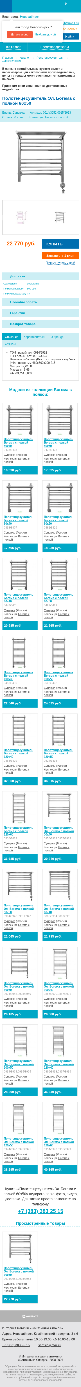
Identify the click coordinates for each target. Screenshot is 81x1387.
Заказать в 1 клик (60, 255)
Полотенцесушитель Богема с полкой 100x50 (58, 676)
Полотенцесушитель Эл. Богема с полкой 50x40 (59, 831)
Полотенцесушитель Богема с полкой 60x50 (58, 520)
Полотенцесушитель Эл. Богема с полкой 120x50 (19, 1142)
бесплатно (33, 283)
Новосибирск (29, 16)
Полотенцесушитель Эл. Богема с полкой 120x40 (59, 1064)
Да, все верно (19, 34)
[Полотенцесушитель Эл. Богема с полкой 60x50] (40, 161)
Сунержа (9, 455)
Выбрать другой (45, 34)
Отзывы (10, 344)
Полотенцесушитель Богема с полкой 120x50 (58, 753)
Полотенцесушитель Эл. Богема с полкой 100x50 (19, 1064)
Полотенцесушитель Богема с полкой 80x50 (58, 598)
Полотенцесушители (49, 57)
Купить (54, 244)
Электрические (12, 60)
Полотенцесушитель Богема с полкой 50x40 (18, 442)
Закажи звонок (66, 28)
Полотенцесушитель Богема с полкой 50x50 (58, 442)
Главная (7, 57)
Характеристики (34, 337)
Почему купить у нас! (60, 262)
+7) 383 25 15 (16, 1345)
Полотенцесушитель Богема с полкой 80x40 (18, 598)
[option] (21, 217)
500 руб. (31, 288)
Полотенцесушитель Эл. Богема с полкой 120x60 (59, 1142)
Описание (11, 337)
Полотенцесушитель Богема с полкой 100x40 (18, 676)
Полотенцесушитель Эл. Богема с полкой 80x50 (19, 986)
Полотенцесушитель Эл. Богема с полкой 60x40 (59, 909)
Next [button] (77, 217)
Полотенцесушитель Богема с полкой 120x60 (18, 831)
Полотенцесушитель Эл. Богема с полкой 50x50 (19, 909)
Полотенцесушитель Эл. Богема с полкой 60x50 (19, 1271)
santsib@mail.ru (67, 23)
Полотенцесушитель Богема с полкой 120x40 (18, 753)
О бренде (57, 337)
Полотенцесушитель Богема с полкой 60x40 (18, 520)
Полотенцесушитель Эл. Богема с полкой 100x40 (59, 986)
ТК (28, 293)
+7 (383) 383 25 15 (40, 1211)
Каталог (25, 57)
